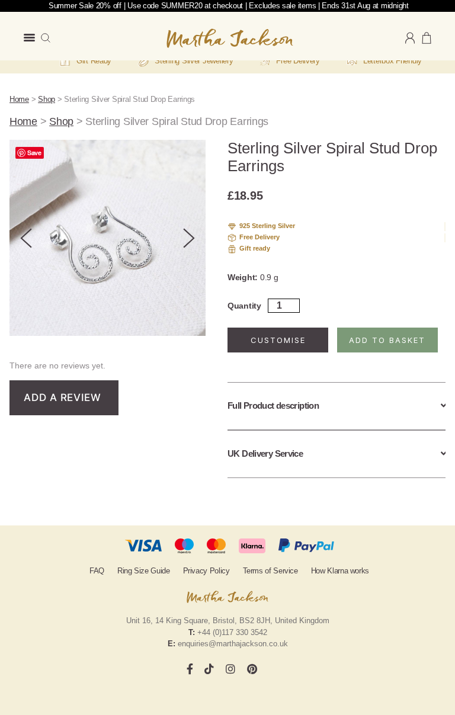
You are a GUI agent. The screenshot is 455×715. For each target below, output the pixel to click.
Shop (46, 99)
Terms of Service (270, 570)
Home (19, 99)
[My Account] (410, 38)
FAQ (96, 570)
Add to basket (387, 340)
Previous (26, 238)
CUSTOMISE (278, 340)
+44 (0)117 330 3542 (232, 632)
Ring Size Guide (143, 570)
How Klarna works (340, 570)
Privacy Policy (206, 570)
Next (189, 238)
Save (34, 152)
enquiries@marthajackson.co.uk (233, 643)
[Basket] (426, 38)
